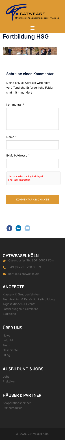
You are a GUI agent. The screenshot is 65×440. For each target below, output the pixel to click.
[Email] (27, 228)
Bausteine (9, 314)
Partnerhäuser (12, 408)
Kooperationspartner (17, 403)
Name (11, 137)
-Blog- (7, 355)
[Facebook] (9, 228)
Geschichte (10, 350)
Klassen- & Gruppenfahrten (21, 294)
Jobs (6, 376)
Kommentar (15, 104)
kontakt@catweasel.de (23, 274)
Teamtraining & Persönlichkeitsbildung (29, 299)
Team (6, 345)
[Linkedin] (18, 228)
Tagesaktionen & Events (19, 304)
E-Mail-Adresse (18, 155)
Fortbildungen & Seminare (20, 309)
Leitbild (8, 340)
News (6, 335)
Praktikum (9, 381)
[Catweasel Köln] (32, 12)
